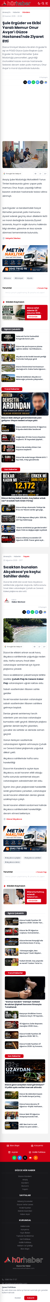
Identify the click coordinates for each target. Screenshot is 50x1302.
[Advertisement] (25, 113)
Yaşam (25, 1189)
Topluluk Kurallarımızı (25, 1236)
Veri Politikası (25, 1239)
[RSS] (35, 1158)
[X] (25, 1158)
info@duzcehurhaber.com (16, 1283)
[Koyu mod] (39, 3)
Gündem (25, 1183)
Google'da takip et (13, 173)
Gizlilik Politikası (38, 1152)
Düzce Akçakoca (14, 819)
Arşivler (15, 1152)
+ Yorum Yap (42, 288)
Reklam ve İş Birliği (25, 1245)
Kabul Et (30, 1298)
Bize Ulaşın (14, 1145)
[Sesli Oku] (35, 174)
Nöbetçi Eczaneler (25, 1201)
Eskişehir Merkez (13, 238)
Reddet (18, 1298)
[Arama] (43, 3)
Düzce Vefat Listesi (25, 1204)
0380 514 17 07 (11, 1279)
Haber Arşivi (25, 1214)
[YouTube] (30, 1158)
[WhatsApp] (14, 1158)
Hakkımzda (25, 1226)
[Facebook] (19, 1158)
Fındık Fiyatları (25, 1208)
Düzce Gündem (25, 1176)
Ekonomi (25, 1186)
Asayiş (25, 1179)
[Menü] (47, 3)
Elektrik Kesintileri (25, 1211)
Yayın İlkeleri (25, 1233)
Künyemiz (38, 1145)
